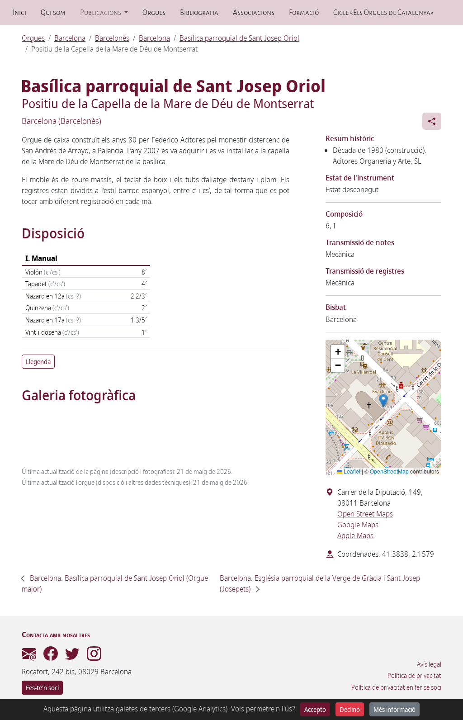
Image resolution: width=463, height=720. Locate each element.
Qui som (53, 12)
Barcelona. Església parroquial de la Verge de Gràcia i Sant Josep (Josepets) (320, 583)
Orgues (153, 12)
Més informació (394, 709)
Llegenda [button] (38, 361)
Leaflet (351, 471)
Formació (304, 12)
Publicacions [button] (101, 12)
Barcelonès (112, 38)
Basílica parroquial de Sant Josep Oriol (239, 38)
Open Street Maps (365, 514)
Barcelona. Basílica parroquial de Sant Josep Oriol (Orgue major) (115, 583)
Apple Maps (355, 535)
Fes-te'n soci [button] (42, 687)
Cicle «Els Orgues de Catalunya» (383, 12)
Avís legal (429, 664)
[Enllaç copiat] (431, 121)
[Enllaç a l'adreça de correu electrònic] (29, 656)
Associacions (253, 12)
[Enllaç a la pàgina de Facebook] (50, 656)
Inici (19, 12)
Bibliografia (199, 12)
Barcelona (69, 38)
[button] (383, 400)
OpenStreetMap (389, 471)
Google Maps (357, 525)
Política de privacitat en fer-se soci (396, 687)
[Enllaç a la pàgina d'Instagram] (94, 656)
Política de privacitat (414, 676)
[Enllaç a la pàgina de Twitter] (72, 656)
